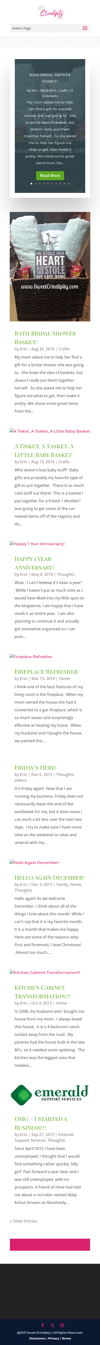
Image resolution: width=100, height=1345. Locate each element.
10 (68, 183)
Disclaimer (37, 1338)
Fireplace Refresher (46, 671)
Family (62, 884)
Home (64, 678)
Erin (34, 90)
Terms (66, 1338)
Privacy (53, 1338)
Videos (21, 780)
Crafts (63, 90)
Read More (50, 175)
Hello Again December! (49, 877)
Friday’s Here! (36, 767)
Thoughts (66, 574)
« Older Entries (23, 1221)
